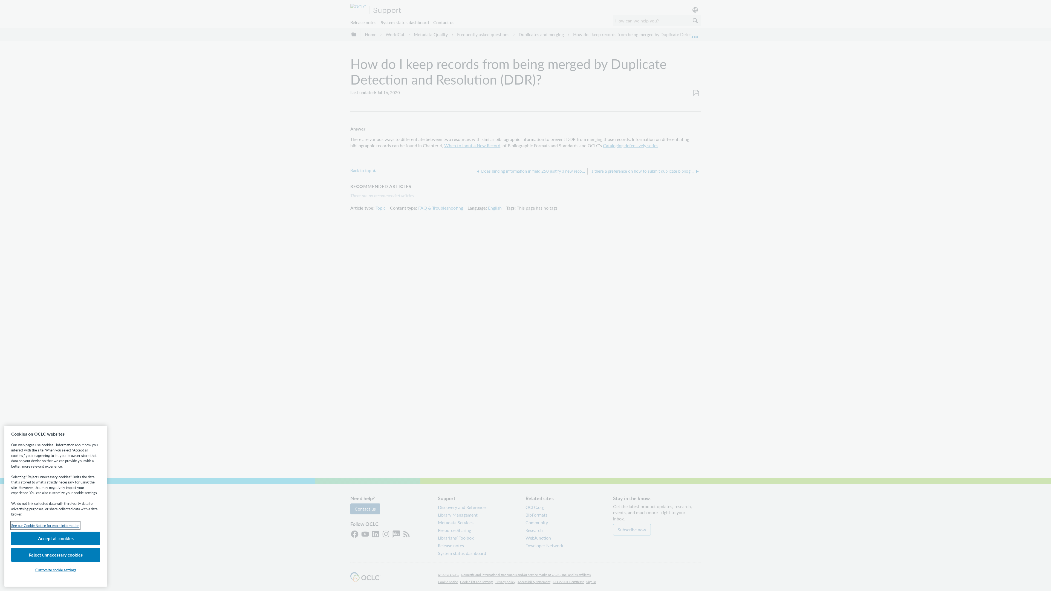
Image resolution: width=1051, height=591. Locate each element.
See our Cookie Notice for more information (45, 525)
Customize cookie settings (55, 569)
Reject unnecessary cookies (56, 555)
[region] (55, 506)
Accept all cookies (56, 538)
